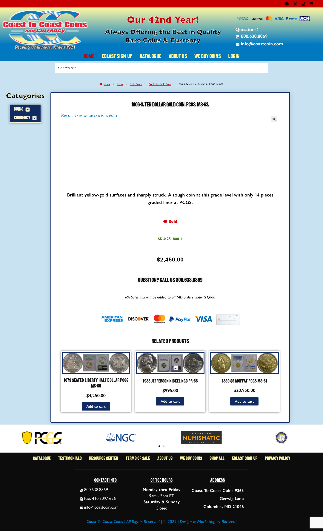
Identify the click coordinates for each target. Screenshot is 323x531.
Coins (120, 84)
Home (107, 84)
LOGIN (234, 57)
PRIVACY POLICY (277, 458)
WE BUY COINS (207, 57)
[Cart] (311, 3)
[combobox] (161, 68)
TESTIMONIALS (70, 458)
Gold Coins (136, 84)
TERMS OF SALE (138, 458)
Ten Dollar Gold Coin (160, 84)
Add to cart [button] (96, 406)
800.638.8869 (189, 280)
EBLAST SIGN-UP (117, 57)
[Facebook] (287, 3)
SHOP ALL (217, 458)
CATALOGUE (150, 57)
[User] (303, 3)
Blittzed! (229, 521)
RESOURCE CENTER (103, 458)
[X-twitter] (295, 3)
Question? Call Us (157, 280)
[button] (274, 119)
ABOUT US (178, 57)
